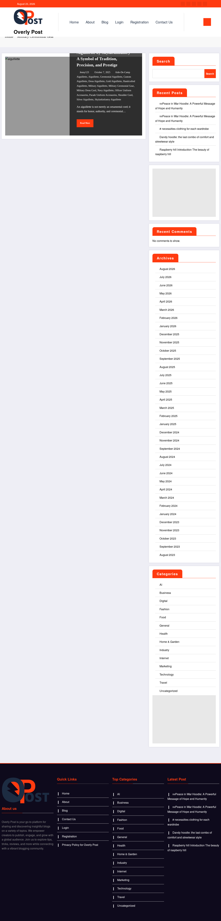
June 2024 (166, 473)
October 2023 (168, 538)
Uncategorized (168, 691)
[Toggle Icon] (207, 22)
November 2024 (169, 440)
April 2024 (166, 489)
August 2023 (167, 555)
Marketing (166, 666)
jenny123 (84, 72)
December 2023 (169, 522)
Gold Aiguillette (114, 81)
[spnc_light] (196, 22)
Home (74, 21)
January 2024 (168, 514)
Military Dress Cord (86, 90)
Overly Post (28, 31)
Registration (139, 21)
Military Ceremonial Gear (121, 86)
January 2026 (168, 326)
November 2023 (169, 530)
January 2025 (168, 424)
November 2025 (169, 342)
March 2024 (167, 498)
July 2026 (165, 277)
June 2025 (166, 383)
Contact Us (164, 21)
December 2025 (169, 334)
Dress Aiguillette (96, 81)
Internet (164, 658)
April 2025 (166, 399)
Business (165, 593)
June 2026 (166, 285)
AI (161, 585)
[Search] (190, 22)
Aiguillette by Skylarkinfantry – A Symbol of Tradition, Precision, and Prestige (105, 58)
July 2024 (165, 465)
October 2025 (168, 351)
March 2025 (167, 408)
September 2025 (170, 359)
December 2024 (169, 432)
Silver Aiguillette (85, 99)
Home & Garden (169, 642)
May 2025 (166, 391)
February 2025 (168, 416)
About (90, 21)
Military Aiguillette (97, 86)
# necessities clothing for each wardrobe (184, 129)
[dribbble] (194, 4)
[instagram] (199, 4)
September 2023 (170, 546)
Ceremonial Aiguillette (111, 77)
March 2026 (167, 310)
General (164, 625)
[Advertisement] (184, 193)
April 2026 (166, 301)
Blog (105, 21)
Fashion (164, 609)
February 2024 (168, 506)
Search (163, 61)
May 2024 (166, 481)
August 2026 (167, 269)
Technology (167, 674)
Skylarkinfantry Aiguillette (108, 99)
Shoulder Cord (125, 95)
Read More (85, 123)
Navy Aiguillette (106, 90)
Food (163, 617)
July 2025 (165, 375)
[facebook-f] (183, 4)
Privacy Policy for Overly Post (80, 845)
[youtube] (205, 4)
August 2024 (167, 457)
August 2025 (167, 367)
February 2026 (168, 318)
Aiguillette (93, 77)
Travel (163, 683)
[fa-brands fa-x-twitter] (188, 4)
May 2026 (166, 293)
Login (119, 21)
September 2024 (170, 449)
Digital (163, 601)
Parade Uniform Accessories (103, 95)
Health (164, 634)
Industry (164, 650)
